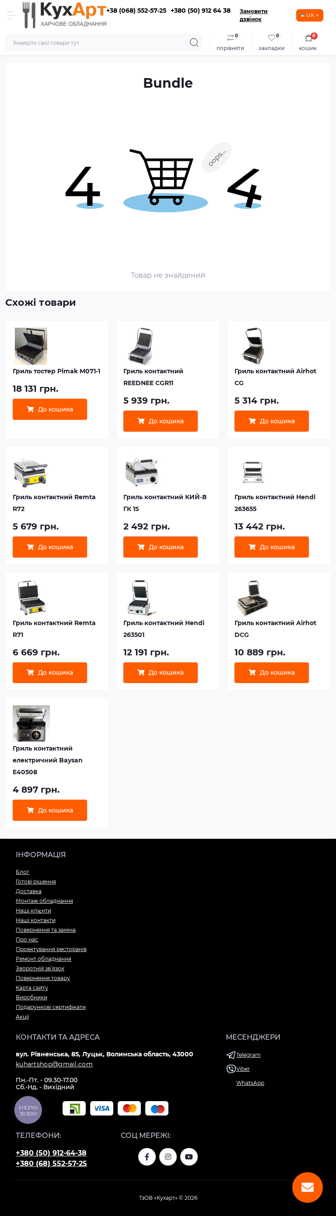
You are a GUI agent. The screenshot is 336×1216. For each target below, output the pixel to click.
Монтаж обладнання (44, 901)
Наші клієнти (33, 910)
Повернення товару (43, 978)
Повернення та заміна (46, 929)
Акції (22, 1016)
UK (310, 15)
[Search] (194, 42)
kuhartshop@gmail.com (54, 1064)
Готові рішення (36, 881)
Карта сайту (32, 987)
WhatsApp (250, 1083)
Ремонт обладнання (43, 958)
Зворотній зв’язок (40, 968)
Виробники (31, 997)
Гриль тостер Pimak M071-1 (56, 371)
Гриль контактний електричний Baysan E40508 (48, 760)
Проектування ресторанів (51, 949)
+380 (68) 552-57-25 (51, 1163)
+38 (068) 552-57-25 (136, 10)
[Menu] (11, 15)
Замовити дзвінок (254, 15)
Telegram (248, 1054)
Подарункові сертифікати (51, 1007)
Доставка (29, 891)
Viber (243, 1069)
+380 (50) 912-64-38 (51, 1153)
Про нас (27, 939)
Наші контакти (36, 920)
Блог (22, 872)
